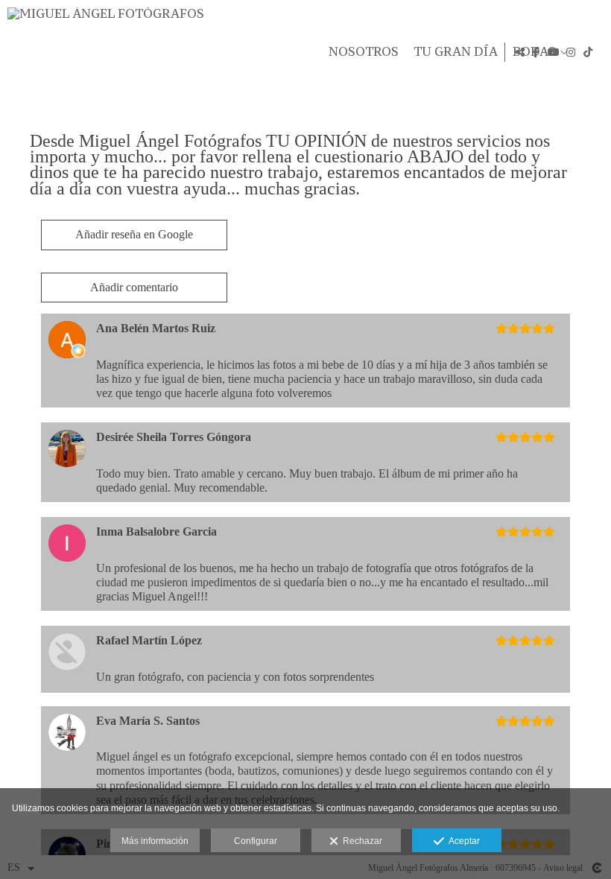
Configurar (255, 841)
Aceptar (462, 841)
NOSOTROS (364, 52)
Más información (155, 841)
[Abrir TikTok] (587, 52)
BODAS (534, 52)
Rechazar (360, 841)
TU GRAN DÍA (456, 52)
